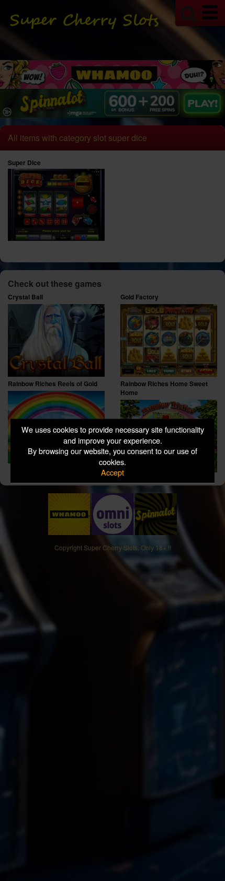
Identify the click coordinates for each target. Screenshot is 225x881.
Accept (112, 472)
